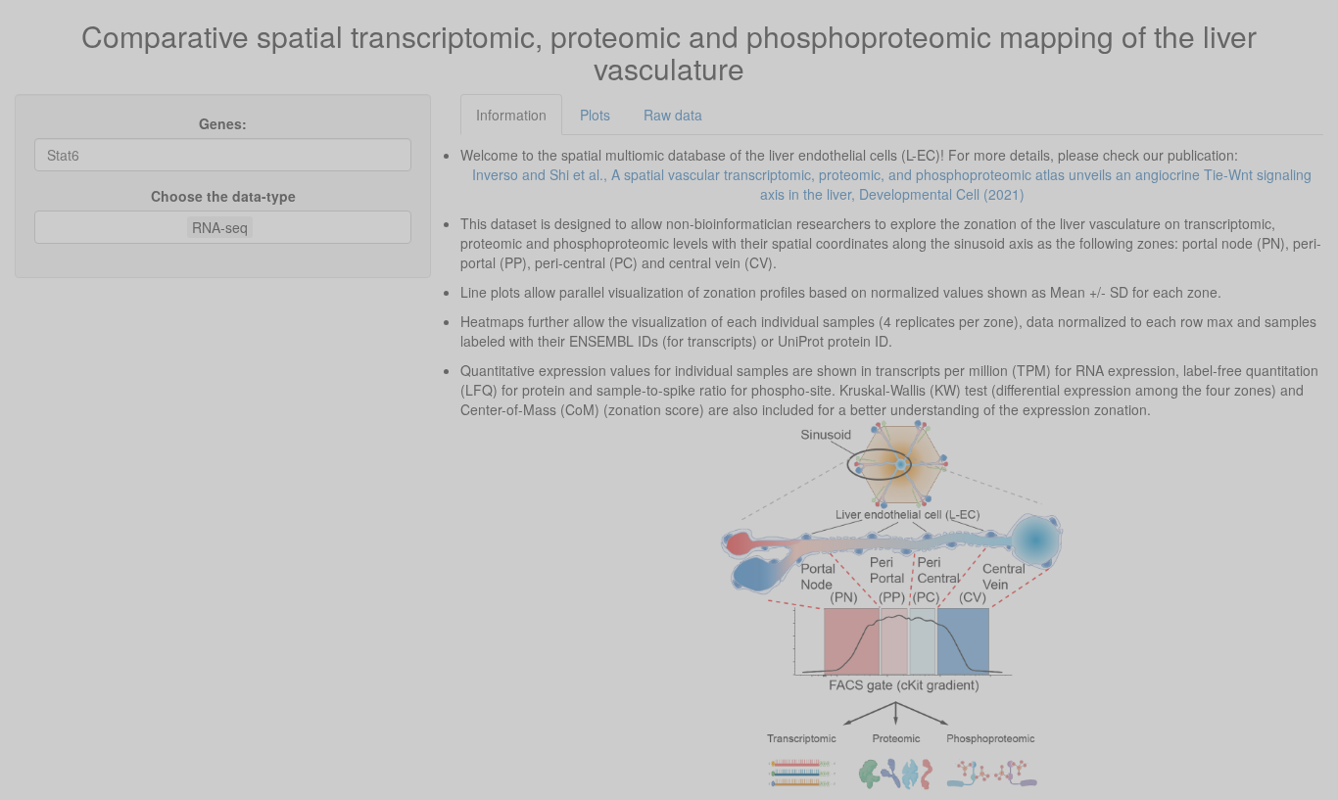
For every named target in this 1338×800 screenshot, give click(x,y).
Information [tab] (511, 114)
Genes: (223, 123)
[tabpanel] (891, 467)
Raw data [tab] (673, 114)
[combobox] (258, 227)
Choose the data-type (223, 196)
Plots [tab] (595, 114)
